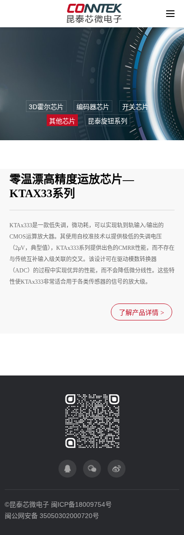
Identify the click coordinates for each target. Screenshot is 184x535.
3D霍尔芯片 (46, 107)
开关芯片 (135, 107)
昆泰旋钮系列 (107, 121)
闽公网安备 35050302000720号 (52, 515)
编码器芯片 (92, 107)
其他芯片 (62, 121)
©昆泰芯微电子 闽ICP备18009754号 (58, 504)
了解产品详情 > (141, 312)
